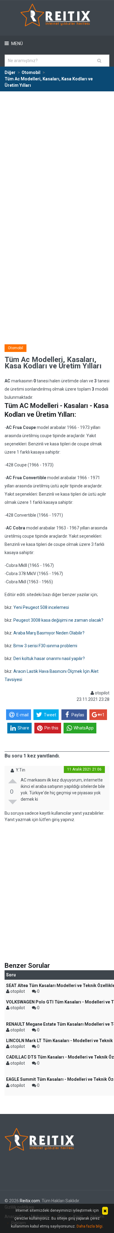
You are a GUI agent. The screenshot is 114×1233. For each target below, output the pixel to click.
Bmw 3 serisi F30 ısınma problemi (45, 645)
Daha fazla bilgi (89, 1226)
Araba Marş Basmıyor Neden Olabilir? (49, 633)
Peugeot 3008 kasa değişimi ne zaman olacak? (58, 620)
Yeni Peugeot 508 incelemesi (41, 607)
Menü (16, 43)
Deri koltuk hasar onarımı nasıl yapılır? (49, 658)
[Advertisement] (57, 152)
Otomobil (15, 348)
